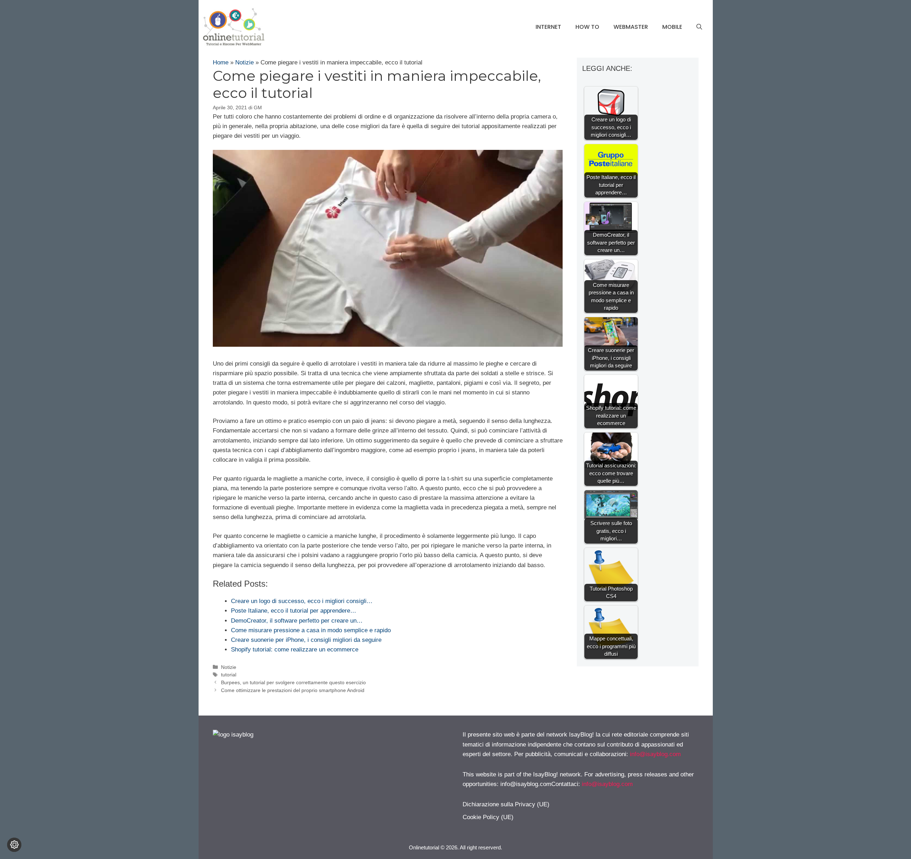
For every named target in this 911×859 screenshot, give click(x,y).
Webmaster (631, 27)
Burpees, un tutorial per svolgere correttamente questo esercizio (293, 682)
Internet (548, 27)
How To (587, 27)
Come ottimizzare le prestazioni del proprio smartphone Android (292, 690)
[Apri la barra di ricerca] (699, 27)
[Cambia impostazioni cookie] (14, 845)
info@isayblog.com (655, 754)
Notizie (244, 62)
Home (220, 62)
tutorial (228, 674)
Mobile (672, 27)
